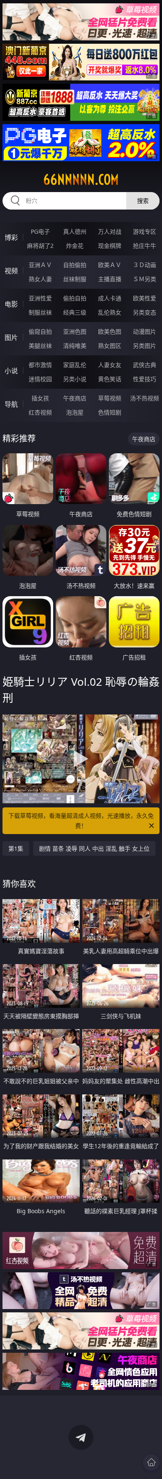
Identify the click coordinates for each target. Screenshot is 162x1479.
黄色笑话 (109, 379)
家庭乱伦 (74, 365)
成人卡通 (109, 298)
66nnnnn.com (81, 179)
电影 (11, 304)
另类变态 (144, 312)
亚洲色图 (74, 331)
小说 (11, 370)
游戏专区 (144, 231)
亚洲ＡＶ (40, 265)
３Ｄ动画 (144, 265)
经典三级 (74, 312)
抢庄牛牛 (144, 246)
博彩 (11, 237)
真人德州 (74, 231)
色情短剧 (109, 412)
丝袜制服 (74, 279)
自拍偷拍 (74, 265)
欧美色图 (109, 331)
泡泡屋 (74, 412)
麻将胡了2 (40, 246)
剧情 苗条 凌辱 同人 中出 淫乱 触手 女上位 (94, 848)
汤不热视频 (144, 398)
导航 (11, 404)
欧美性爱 (144, 298)
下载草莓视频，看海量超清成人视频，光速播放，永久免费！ (81, 820)
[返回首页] (151, 1462)
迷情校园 (40, 379)
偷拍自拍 (74, 298)
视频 (11, 270)
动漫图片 (144, 331)
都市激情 (40, 365)
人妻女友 (109, 365)
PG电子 (40, 231)
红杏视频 (40, 412)
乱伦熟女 (109, 312)
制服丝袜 (40, 312)
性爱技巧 (144, 379)
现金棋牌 (109, 246)
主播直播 (109, 279)
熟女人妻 (40, 279)
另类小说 (74, 379)
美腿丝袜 (40, 346)
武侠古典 (144, 365)
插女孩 (40, 398)
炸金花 (74, 246)
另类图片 (144, 346)
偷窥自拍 (40, 331)
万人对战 (109, 231)
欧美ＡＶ (109, 265)
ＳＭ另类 (144, 279)
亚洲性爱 (40, 298)
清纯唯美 (74, 346)
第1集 (15, 848)
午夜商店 (74, 398)
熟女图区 (109, 346)
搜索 (143, 201)
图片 (11, 337)
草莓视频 (109, 398)
